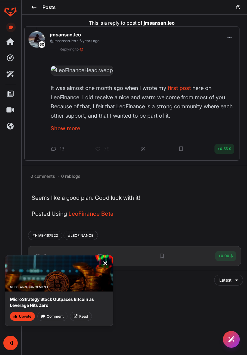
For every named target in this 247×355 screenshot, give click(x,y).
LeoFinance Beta (91, 213)
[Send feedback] (11, 27)
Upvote (25, 316)
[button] (10, 343)
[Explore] (10, 58)
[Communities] (10, 126)
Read (83, 316)
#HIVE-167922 (45, 235)
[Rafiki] (10, 74)
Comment (55, 316)
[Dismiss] (105, 263)
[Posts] (10, 94)
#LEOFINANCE (80, 235)
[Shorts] (10, 110)
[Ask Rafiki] (231, 339)
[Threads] (10, 42)
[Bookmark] (162, 256)
